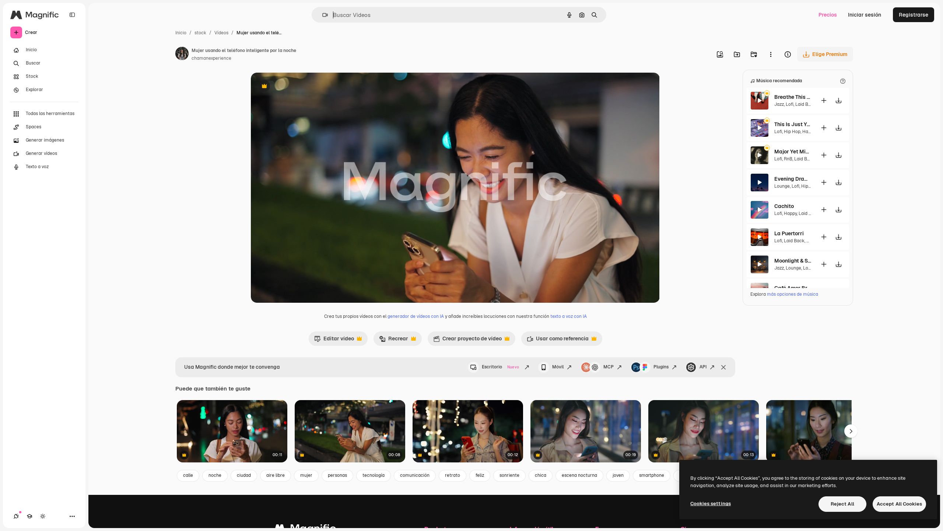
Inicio (180, 33)
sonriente (509, 475)
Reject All (842, 504)
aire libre (275, 475)
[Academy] (29, 516)
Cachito (784, 206)
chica (540, 475)
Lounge (782, 186)
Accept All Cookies (899, 504)
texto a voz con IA (568, 316)
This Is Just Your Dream (792, 124)
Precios (827, 14)
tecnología (373, 475)
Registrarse (913, 14)
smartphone (651, 475)
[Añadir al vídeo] (823, 100)
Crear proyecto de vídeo (467, 340)
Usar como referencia (558, 340)
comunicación (415, 475)
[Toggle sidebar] (72, 15)
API (703, 367)
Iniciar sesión (864, 14)
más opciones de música (792, 294)
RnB (788, 159)
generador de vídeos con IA (416, 316)
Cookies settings (710, 503)
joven (618, 475)
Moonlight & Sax (792, 260)
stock (200, 33)
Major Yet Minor (792, 151)
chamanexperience (211, 58)
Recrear (393, 340)
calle (188, 475)
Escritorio (500, 367)
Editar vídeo (334, 340)
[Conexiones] (16, 516)
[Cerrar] (723, 367)
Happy (808, 132)
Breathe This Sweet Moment (792, 97)
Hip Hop (792, 132)
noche (214, 475)
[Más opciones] (770, 54)
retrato (452, 475)
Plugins (661, 367)
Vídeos (221, 33)
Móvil (558, 367)
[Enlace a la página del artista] (182, 54)
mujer (306, 475)
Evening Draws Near (792, 179)
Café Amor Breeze (792, 288)
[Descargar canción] (838, 100)
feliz (480, 475)
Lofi (789, 104)
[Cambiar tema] (43, 516)
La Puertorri (789, 233)
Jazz (779, 104)
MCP (608, 367)
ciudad (244, 475)
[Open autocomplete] (322, 15)
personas (337, 475)
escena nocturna (579, 475)
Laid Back (805, 104)
